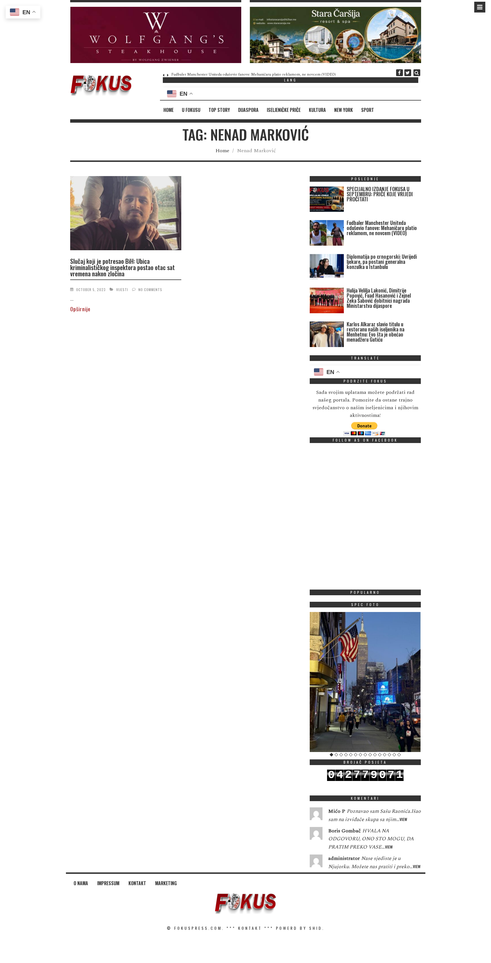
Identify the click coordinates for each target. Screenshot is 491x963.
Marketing (166, 883)
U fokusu (191, 110)
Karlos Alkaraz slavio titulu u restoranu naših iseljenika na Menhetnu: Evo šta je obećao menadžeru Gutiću (375, 331)
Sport (367, 110)
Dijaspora (248, 110)
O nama (81, 883)
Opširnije (80, 309)
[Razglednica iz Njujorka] (365, 682)
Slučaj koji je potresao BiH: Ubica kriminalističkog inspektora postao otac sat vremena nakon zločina (122, 267)
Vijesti (122, 289)
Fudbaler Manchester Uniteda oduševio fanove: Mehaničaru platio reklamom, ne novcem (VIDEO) (253, 74)
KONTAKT (250, 928)
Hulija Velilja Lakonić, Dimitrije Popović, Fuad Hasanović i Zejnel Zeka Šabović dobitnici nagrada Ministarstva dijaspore (379, 298)
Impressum (108, 883)
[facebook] (399, 72)
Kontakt (137, 883)
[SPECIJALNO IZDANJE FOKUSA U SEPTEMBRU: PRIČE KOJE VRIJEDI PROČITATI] (327, 200)
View (403, 819)
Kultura (317, 110)
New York (343, 110)
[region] (156, 35)
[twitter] (407, 72)
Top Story (219, 110)
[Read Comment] (316, 815)
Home (168, 110)
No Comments (150, 289)
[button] (156, 35)
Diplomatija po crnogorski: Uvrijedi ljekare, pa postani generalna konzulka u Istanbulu (382, 261)
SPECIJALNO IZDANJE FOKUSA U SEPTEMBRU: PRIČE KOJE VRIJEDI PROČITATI (380, 194)
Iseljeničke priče (284, 110)
